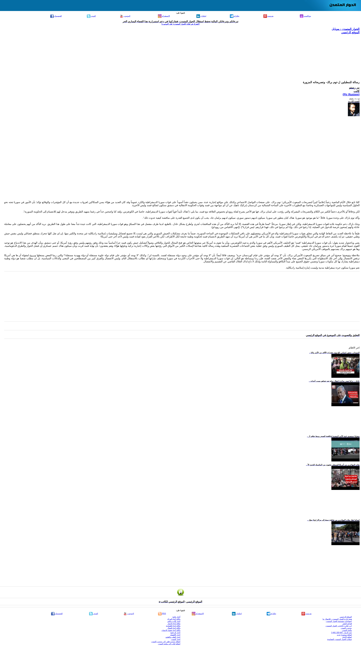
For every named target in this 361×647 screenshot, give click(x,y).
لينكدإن (203, 16)
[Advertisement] (275, 54)
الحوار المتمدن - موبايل (346, 28)
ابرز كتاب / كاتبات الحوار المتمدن (338, 626)
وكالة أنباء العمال (173, 628)
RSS (164, 613)
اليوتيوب (126, 16)
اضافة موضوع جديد (344, 635)
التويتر (93, 16)
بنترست (270, 16)
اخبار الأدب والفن (173, 621)
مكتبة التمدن (347, 630)
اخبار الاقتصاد (175, 635)
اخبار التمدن (175, 639)
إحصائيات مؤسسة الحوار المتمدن (339, 621)
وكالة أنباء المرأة (174, 619)
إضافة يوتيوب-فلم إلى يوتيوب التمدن (165, 642)
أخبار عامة (176, 617)
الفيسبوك (58, 16)
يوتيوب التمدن (346, 628)
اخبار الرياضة (175, 633)
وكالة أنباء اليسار (174, 623)
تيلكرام (236, 16)
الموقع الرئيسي (350, 32)
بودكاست (307, 16)
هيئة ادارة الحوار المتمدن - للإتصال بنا (337, 619)
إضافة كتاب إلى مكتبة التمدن (169, 644)
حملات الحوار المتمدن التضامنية (339, 639)
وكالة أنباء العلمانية (173, 626)
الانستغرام (165, 16)
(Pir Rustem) (351, 94)
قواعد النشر (347, 623)
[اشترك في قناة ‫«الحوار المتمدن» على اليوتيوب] (180, 24)
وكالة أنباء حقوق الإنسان (170, 630)
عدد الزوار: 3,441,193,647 (341, 633)
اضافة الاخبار (347, 637)
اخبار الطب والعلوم (173, 637)
